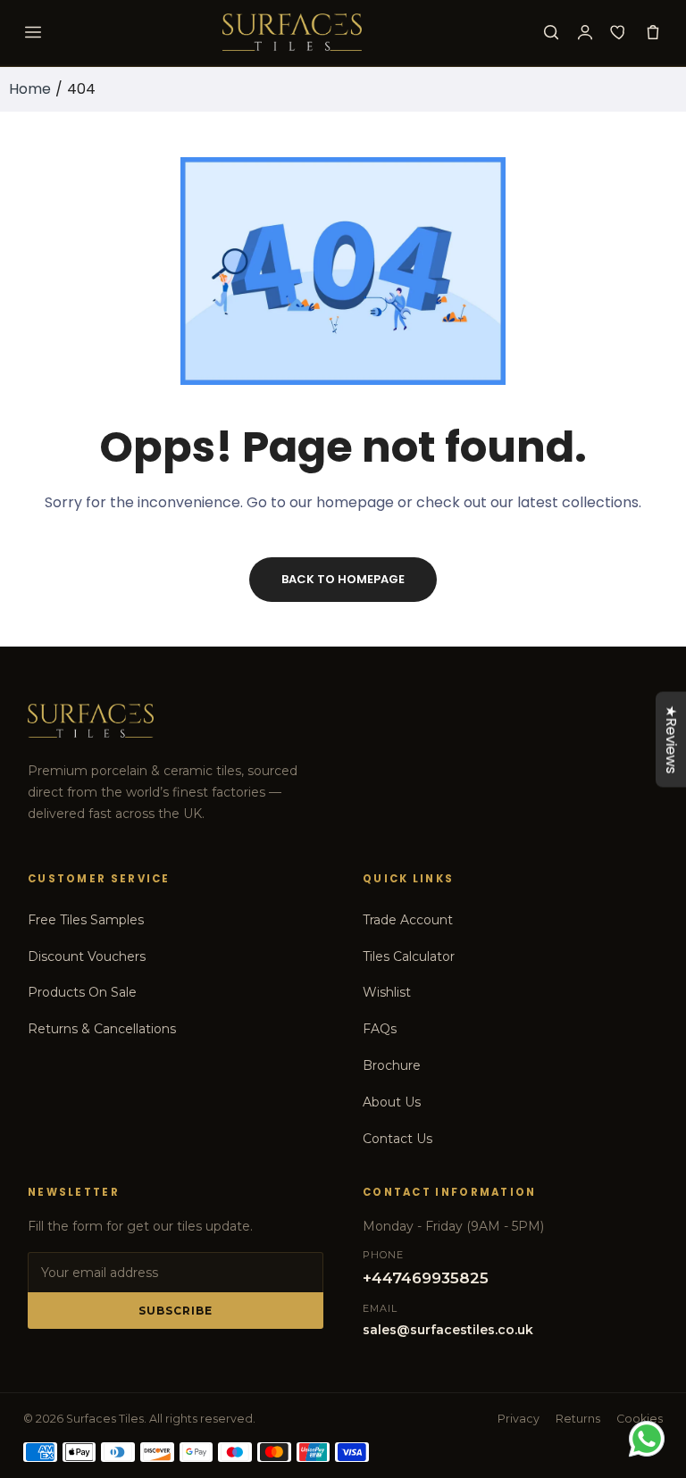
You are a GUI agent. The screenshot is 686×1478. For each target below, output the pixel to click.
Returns (578, 1418)
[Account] (585, 32)
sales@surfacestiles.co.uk (448, 1330)
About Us (392, 1102)
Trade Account (408, 920)
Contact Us (397, 1139)
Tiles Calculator (409, 956)
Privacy (519, 1418)
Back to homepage (343, 579)
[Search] (551, 32)
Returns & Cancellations (102, 1029)
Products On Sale (82, 992)
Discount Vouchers (87, 956)
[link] (650, 1330)
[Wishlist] (619, 32)
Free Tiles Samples (86, 920)
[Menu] (33, 32)
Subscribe (175, 1310)
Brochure (392, 1065)
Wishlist (387, 992)
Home (30, 89)
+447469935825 (426, 1278)
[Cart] (653, 32)
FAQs (380, 1029)
